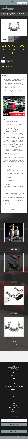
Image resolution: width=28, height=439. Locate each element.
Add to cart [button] (14, 249)
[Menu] (23, 8)
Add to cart (9, 61)
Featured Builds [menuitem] (14, 401)
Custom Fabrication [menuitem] (14, 407)
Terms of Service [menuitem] (14, 411)
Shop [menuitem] (14, 403)
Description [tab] (5, 75)
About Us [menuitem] (14, 398)
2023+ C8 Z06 (7, 13)
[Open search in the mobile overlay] (22, 3)
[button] (12, 1)
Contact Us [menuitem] (14, 409)
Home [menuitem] (14, 396)
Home (2, 13)
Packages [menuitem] (14, 405)
